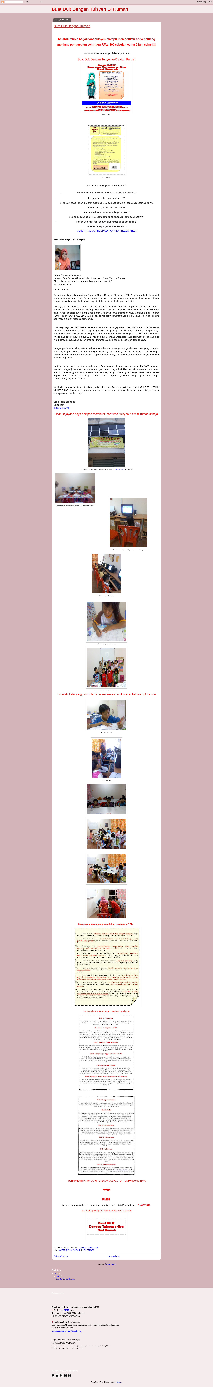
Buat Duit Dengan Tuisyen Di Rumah (90, 9)
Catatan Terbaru (61, 1256)
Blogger (119, 1382)
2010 (56, 1274)
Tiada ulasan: (94, 1247)
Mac (58, 1276)
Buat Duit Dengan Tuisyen (72, 26)
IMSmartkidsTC (119, 469)
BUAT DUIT (63, 1250)
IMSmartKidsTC (62, 408)
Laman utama (114, 1256)
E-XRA (83, 1250)
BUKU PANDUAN (74, 1250)
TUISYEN (90, 1250)
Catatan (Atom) (110, 1264)
